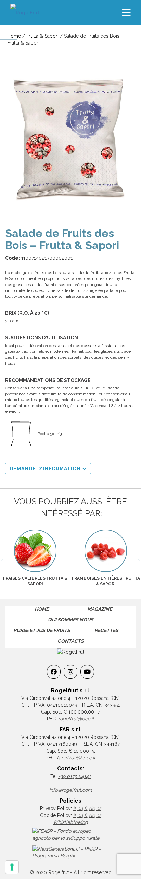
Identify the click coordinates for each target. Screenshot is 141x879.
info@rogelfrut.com (70, 790)
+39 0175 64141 (74, 776)
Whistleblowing (70, 822)
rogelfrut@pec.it (76, 718)
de (92, 808)
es (98, 808)
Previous (3, 559)
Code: (12, 258)
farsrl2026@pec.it (76, 757)
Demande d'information (46, 468)
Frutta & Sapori (42, 36)
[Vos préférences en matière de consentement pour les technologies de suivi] (11, 867)
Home (14, 36)
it (74, 808)
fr (86, 808)
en (80, 808)
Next (137, 559)
